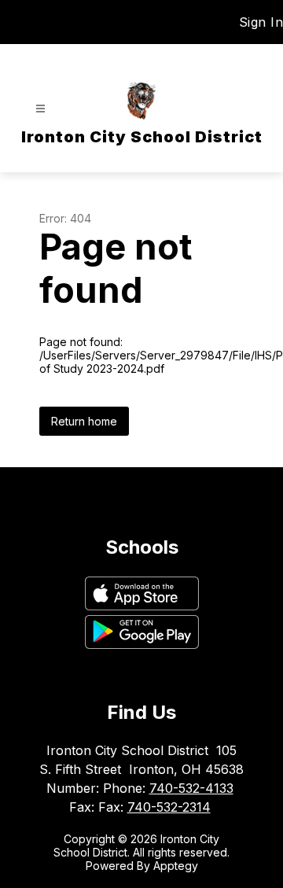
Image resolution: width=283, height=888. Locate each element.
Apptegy (175, 865)
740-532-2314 (169, 807)
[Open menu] (40, 109)
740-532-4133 (191, 788)
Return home (84, 421)
